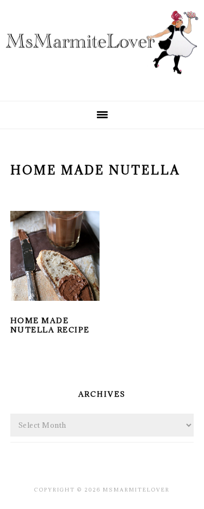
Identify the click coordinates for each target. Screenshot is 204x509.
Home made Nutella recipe (50, 325)
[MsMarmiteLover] (102, 82)
